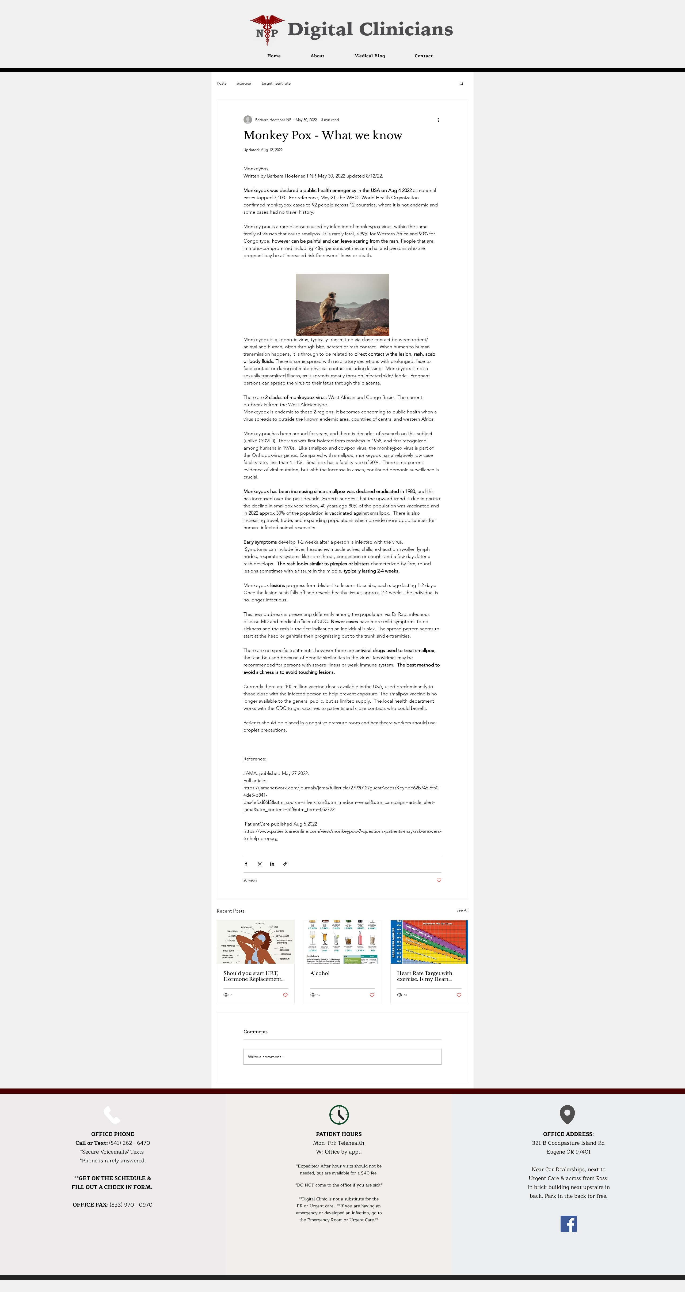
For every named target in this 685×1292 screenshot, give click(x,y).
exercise (244, 83)
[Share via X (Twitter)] (259, 863)
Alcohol (320, 973)
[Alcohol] (342, 942)
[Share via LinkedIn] (272, 863)
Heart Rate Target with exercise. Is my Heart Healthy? (424, 976)
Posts (221, 83)
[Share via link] (285, 863)
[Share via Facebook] (246, 863)
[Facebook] (569, 1224)
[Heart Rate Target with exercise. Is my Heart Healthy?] (429, 942)
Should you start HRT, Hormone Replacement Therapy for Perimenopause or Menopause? (252, 976)
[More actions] (438, 119)
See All (462, 910)
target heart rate (276, 83)
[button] (461, 83)
